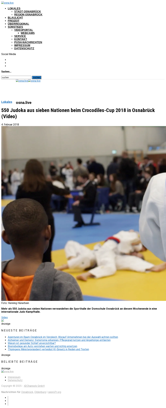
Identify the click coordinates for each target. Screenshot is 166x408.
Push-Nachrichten (28, 42)
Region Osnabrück (28, 14)
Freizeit (13, 20)
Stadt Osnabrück (27, 11)
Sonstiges (15, 27)
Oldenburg (40, 392)
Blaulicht (15, 17)
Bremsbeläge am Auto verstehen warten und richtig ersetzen (42, 346)
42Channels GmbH (34, 385)
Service (20, 36)
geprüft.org (54, 392)
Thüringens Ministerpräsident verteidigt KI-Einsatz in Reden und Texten (48, 349)
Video (4, 317)
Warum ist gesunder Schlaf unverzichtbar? (32, 343)
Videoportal (23, 30)
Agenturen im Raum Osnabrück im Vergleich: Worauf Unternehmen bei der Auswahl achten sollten (63, 337)
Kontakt (20, 39)
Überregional (18, 23)
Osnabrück (27, 392)
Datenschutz (24, 48)
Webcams (28, 33)
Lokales (14, 8)
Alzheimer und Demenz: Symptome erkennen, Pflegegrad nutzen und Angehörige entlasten (59, 340)
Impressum (22, 45)
